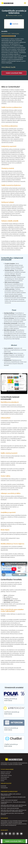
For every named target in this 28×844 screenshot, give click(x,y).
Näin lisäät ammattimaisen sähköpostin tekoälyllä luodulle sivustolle (13, 797)
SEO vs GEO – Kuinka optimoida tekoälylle (10, 808)
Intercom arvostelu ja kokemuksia (11, 729)
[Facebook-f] (2, 833)
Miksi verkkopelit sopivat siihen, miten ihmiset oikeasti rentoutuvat (12, 814)
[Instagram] (13, 833)
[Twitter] (6, 833)
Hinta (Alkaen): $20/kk (8, 67)
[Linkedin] (9, 833)
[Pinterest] (17, 833)
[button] (25, 3)
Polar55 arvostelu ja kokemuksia (10, 699)
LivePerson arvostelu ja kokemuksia (11, 713)
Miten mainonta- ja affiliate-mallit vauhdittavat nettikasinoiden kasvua (11, 794)
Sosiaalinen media (5, 33)
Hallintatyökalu (15, 33)
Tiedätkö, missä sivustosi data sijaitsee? (9, 800)
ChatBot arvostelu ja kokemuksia (11, 745)
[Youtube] (21, 833)
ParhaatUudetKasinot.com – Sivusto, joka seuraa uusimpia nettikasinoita (13, 802)
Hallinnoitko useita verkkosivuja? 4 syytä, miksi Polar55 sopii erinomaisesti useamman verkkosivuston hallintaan (13, 806)
